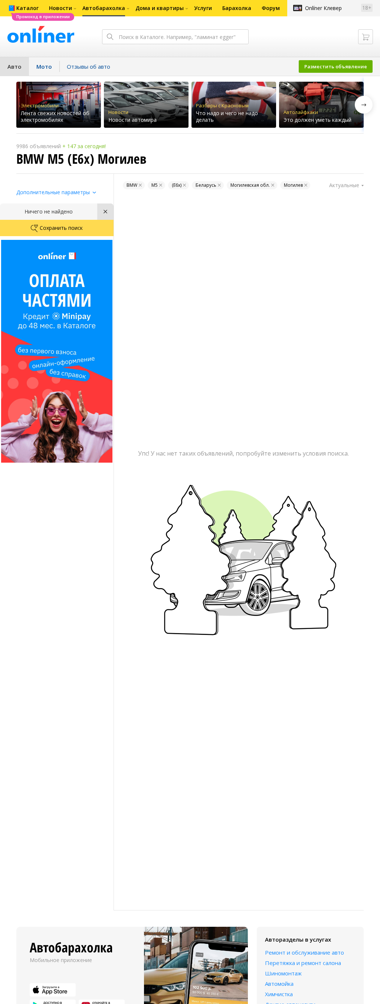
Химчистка (279, 994)
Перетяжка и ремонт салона (303, 962)
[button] (364, 105)
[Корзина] (365, 36)
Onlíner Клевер (323, 8)
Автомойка (279, 983)
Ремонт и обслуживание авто (304, 952)
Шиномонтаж (283, 973)
